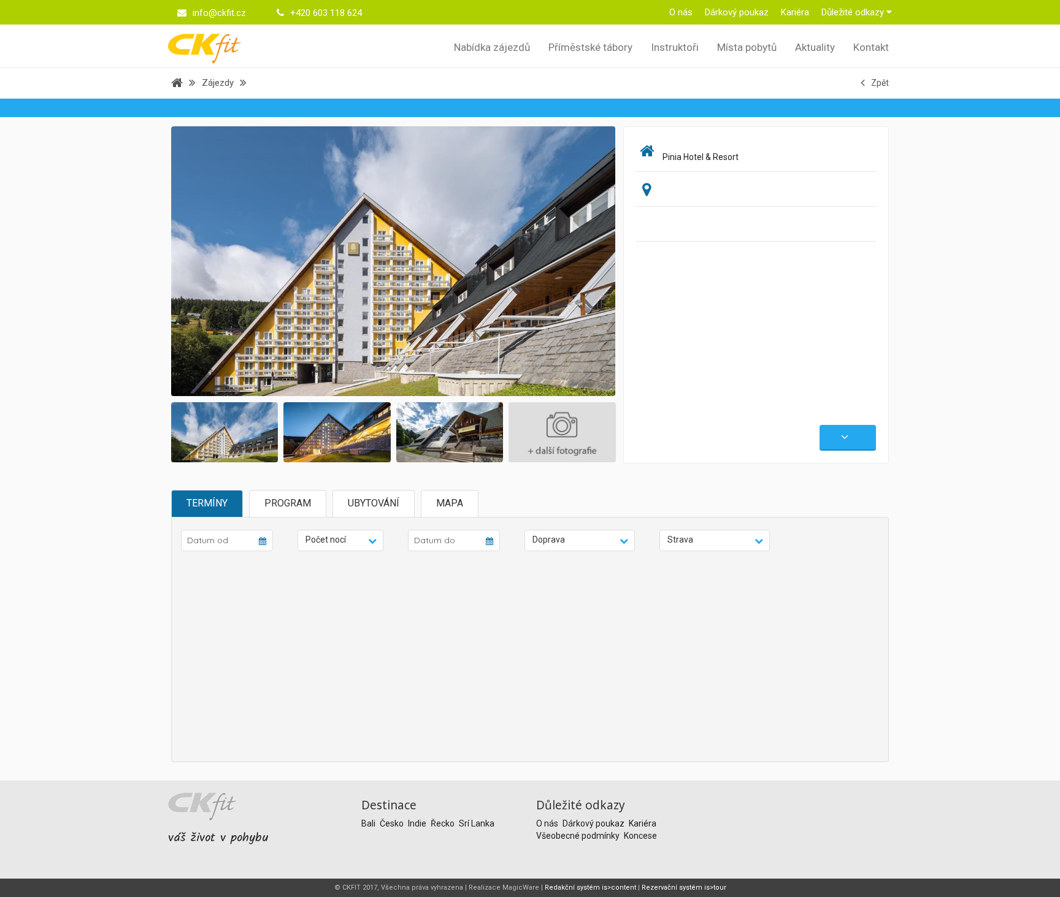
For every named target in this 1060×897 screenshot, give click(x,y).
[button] (340, 540)
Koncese (640, 836)
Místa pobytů (747, 47)
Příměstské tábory (590, 47)
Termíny (207, 503)
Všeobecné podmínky (578, 836)
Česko (392, 823)
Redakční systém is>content (590, 887)
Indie (418, 823)
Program (287, 503)
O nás (681, 12)
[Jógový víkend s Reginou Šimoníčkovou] (418, 260)
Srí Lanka (476, 823)
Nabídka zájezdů (492, 47)
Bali (369, 823)
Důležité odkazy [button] (853, 12)
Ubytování (373, 503)
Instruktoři (675, 47)
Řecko (443, 823)
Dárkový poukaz (737, 12)
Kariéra (795, 12)
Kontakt (871, 47)
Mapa (449, 503)
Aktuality (815, 47)
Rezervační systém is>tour (684, 887)
